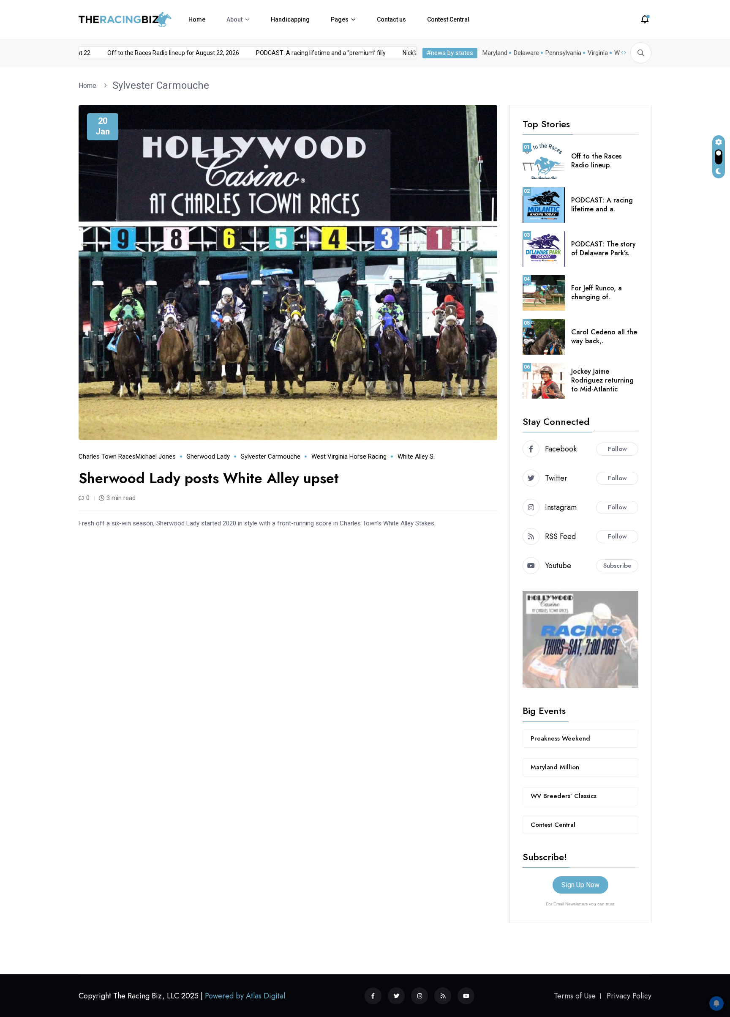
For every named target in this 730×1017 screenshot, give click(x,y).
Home (196, 19)
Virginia (598, 53)
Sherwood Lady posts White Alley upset (209, 478)
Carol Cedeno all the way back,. (604, 336)
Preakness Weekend (560, 738)
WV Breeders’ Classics (564, 796)
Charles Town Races (107, 456)
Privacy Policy (629, 995)
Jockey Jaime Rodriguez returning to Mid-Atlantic (602, 380)
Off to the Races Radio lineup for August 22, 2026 (156, 52)
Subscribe (617, 565)
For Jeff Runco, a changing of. (596, 292)
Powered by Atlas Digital (245, 995)
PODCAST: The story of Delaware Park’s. (603, 248)
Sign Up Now (580, 885)
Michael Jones (156, 456)
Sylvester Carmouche (160, 85)
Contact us (391, 19)
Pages (340, 19)
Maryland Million (555, 767)
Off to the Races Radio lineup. (596, 160)
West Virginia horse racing (349, 456)
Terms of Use (575, 995)
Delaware (526, 53)
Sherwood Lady (208, 456)
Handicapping (290, 19)
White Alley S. (416, 456)
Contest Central (448, 19)
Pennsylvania (563, 53)
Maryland (494, 53)
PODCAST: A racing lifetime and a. (602, 204)
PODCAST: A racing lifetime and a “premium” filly (304, 52)
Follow (617, 449)
